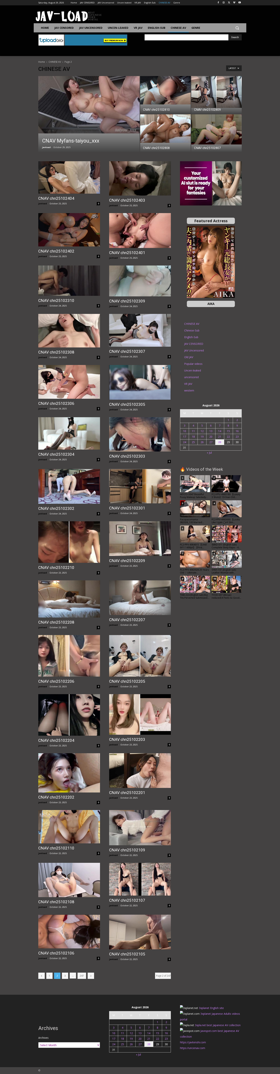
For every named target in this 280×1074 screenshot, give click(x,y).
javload (46, 147)
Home (41, 61)
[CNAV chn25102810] (165, 90)
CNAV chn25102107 (127, 900)
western (189, 390)
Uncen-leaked (192, 370)
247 (82, 975)
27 (210, 442)
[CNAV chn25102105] (140, 932)
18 (193, 436)
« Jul (209, 452)
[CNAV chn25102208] (69, 599)
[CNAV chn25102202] (69, 772)
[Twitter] (229, 3)
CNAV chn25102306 (56, 403)
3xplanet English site (211, 1008)
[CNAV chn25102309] (140, 280)
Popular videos (193, 364)
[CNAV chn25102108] (69, 880)
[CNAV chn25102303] (140, 434)
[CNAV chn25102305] (140, 382)
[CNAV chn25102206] (69, 656)
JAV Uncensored (194, 350)
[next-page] (91, 976)
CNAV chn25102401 (127, 252)
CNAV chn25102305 (127, 404)
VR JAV (188, 384)
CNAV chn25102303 (127, 456)
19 (202, 436)
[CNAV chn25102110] (69, 826)
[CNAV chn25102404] (69, 177)
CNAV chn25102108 (56, 902)
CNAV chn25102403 (127, 200)
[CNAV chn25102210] (69, 542)
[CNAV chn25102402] (69, 229)
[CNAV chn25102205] (140, 656)
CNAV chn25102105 (127, 954)
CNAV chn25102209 (127, 560)
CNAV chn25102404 (56, 198)
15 (228, 431)
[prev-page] (41, 976)
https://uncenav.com (192, 1048)
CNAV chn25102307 (127, 351)
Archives (43, 1038)
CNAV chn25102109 (127, 850)
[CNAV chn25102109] (140, 827)
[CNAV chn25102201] (140, 770)
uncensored (191, 377)
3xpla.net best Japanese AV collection (218, 1025)
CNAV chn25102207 (127, 620)
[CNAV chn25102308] (69, 330)
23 (237, 436)
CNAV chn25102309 (127, 301)
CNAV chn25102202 (56, 797)
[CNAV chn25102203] (140, 714)
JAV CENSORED (193, 344)
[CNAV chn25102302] (69, 486)
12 (202, 431)
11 (193, 431)
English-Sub (191, 337)
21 (219, 436)
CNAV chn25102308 (56, 352)
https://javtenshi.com (193, 1042)
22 (228, 436)
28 (219, 442)
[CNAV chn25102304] (69, 433)
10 (184, 431)
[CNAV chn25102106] (69, 931)
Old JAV (188, 357)
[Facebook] (218, 3)
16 (237, 431)
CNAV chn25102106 (56, 953)
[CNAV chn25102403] (140, 178)
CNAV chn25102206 (56, 681)
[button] (237, 27)
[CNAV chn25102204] (69, 715)
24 (184, 442)
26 (202, 442)
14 (219, 431)
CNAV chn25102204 (56, 740)
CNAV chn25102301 (127, 508)
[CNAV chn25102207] (140, 597)
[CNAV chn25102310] (69, 280)
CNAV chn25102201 (127, 792)
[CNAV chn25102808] (165, 128)
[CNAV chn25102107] (140, 879)
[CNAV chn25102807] (216, 129)
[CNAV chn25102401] (140, 230)
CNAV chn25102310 (56, 300)
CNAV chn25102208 (56, 622)
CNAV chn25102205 (127, 681)
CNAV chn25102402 (56, 251)
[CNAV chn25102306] (69, 382)
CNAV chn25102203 (127, 739)
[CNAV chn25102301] (140, 486)
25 (193, 442)
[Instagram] (224, 3)
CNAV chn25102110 (56, 848)
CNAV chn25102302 (56, 508)
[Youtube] (239, 3)
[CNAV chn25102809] (216, 92)
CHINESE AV (55, 61)
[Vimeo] (234, 3)
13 (210, 431)
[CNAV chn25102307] (140, 330)
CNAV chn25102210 (56, 567)
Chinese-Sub (191, 330)
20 (210, 436)
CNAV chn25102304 (56, 454)
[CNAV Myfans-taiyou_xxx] (89, 104)
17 (184, 436)
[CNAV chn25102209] (140, 538)
